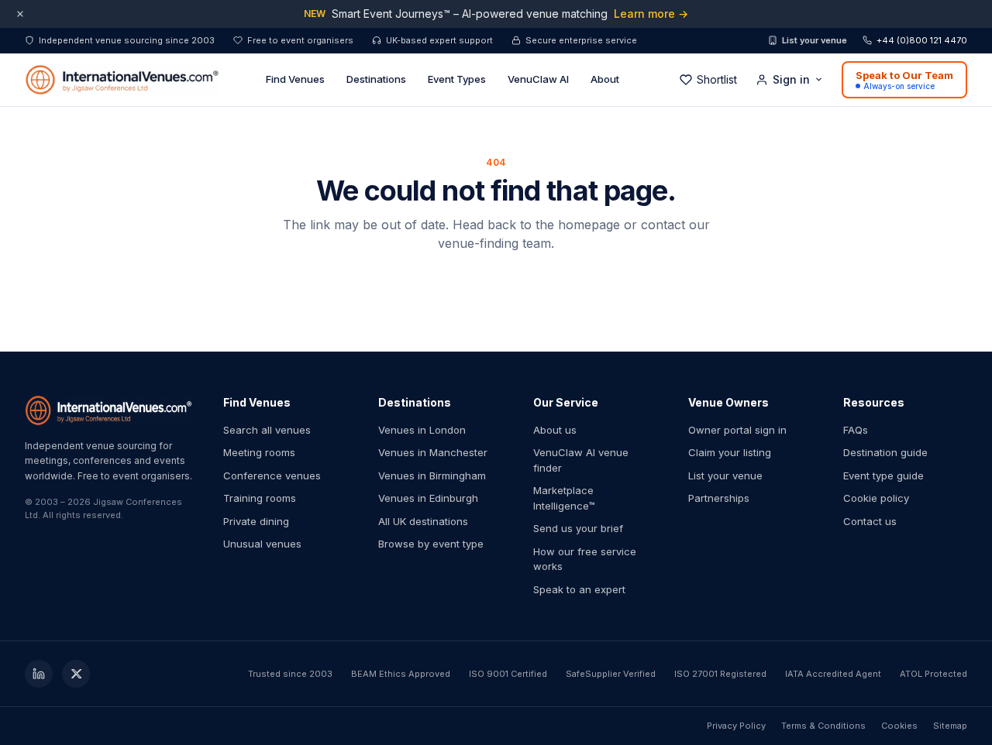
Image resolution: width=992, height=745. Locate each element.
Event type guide (883, 475)
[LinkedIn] (39, 674)
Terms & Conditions (823, 725)
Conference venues (272, 475)
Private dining (256, 521)
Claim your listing (729, 452)
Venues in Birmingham (432, 475)
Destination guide (885, 452)
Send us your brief (578, 528)
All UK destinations (423, 521)
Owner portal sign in (737, 430)
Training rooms (259, 498)
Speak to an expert (579, 589)
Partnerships (718, 498)
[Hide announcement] (20, 14)
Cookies (899, 725)
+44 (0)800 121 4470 (922, 40)
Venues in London (422, 430)
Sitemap (950, 725)
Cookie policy (876, 498)
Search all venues (267, 430)
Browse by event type (431, 543)
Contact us (870, 521)
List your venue (814, 40)
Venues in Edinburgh (428, 498)
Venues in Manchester (432, 452)
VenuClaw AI (538, 79)
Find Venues (295, 79)
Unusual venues (262, 543)
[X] (76, 674)
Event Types (457, 79)
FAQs (855, 430)
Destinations (376, 79)
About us (555, 430)
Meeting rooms (259, 452)
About (605, 79)
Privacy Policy (736, 725)
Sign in (791, 79)
